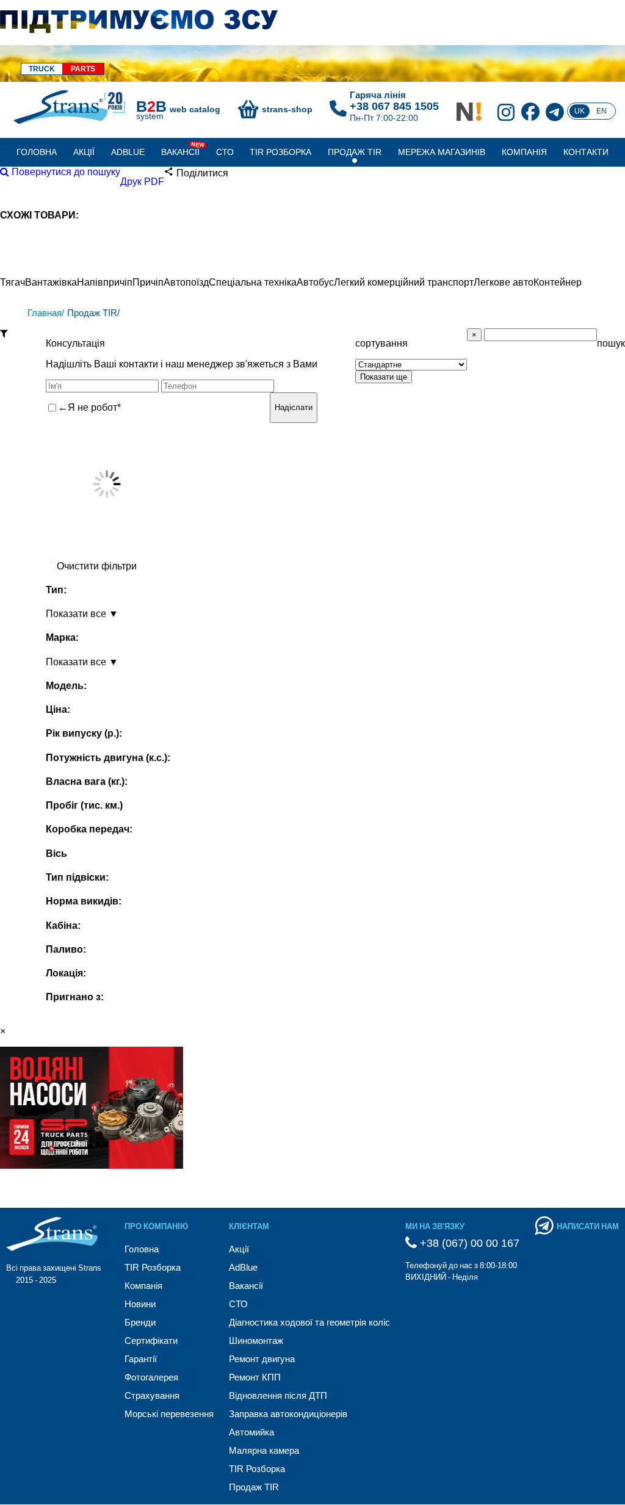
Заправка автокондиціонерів (288, 1413)
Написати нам (588, 1226)
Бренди (140, 1322)
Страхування (152, 1395)
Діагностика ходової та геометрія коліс (309, 1322)
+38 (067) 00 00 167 (468, 1243)
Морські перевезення (169, 1413)
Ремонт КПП (255, 1377)
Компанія (524, 152)
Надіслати (293, 407)
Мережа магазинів (441, 152)
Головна (36, 152)
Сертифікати (151, 1340)
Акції (84, 152)
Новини (140, 1303)
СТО (225, 152)
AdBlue (128, 152)
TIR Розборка (280, 152)
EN (601, 111)
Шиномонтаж (256, 1340)
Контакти (586, 152)
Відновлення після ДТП (278, 1395)
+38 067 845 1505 (394, 106)
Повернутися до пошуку (64, 172)
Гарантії (141, 1358)
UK (579, 111)
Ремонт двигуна (262, 1358)
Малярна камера (264, 1450)
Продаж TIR (354, 152)
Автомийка (251, 1432)
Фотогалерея (151, 1377)
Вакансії (180, 152)
